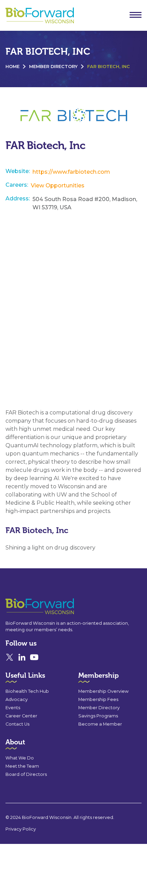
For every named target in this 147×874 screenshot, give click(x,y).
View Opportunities (57, 185)
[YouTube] (34, 657)
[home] (38, 16)
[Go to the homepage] (27, 606)
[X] (9, 657)
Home (12, 66)
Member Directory (53, 66)
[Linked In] (22, 657)
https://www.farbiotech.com (71, 172)
